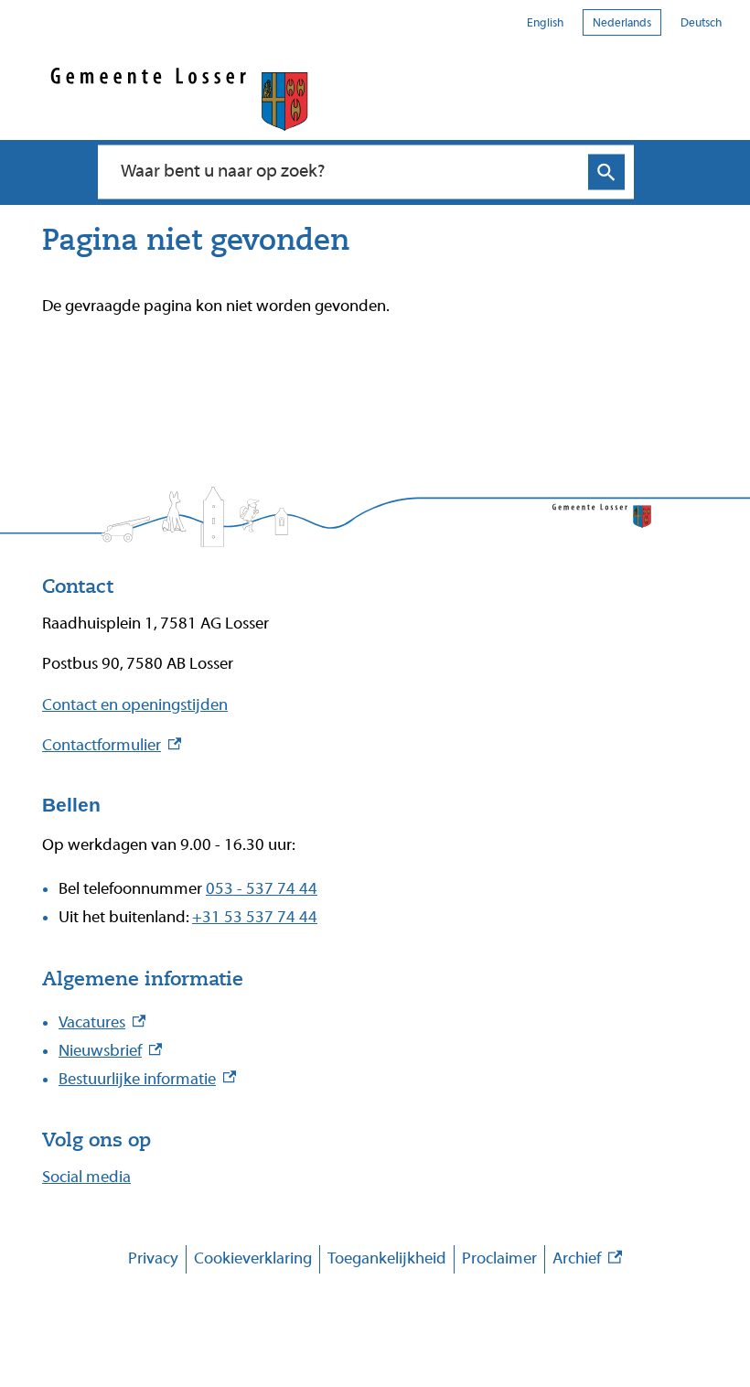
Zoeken (606, 172)
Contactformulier (111, 745)
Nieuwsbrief (110, 1050)
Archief (587, 1261)
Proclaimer (499, 1258)
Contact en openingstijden (135, 705)
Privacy (153, 1258)
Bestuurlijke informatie (147, 1079)
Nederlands (622, 22)
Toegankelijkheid (386, 1258)
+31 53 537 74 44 (254, 917)
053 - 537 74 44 (261, 888)
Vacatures (102, 1022)
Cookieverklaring (253, 1258)
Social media (86, 1177)
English (545, 22)
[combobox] (346, 172)
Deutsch (701, 22)
